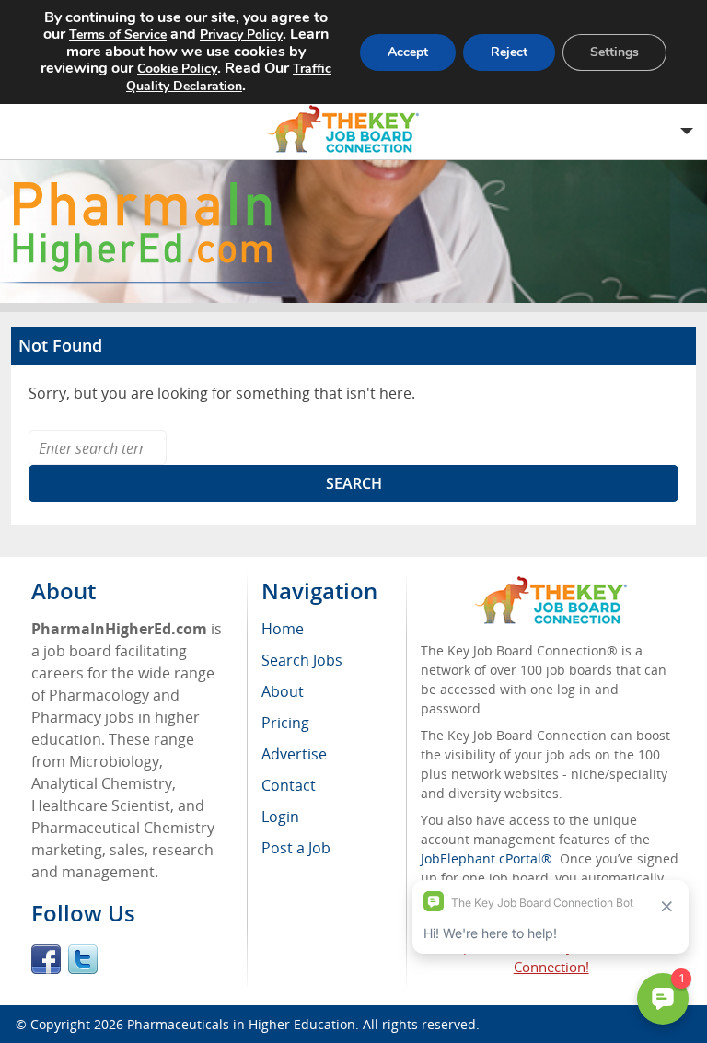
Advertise (294, 754)
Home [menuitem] (282, 629)
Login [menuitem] (280, 816)
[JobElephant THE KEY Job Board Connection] (551, 585)
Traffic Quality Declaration (228, 77)
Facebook (46, 959)
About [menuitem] (282, 691)
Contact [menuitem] (288, 785)
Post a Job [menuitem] (295, 848)
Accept (408, 52)
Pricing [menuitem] (285, 723)
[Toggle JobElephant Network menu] (349, 129)
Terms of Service (118, 34)
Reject (509, 52)
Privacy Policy (241, 34)
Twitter (83, 959)
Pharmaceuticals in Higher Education (241, 1024)
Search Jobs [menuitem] (301, 660)
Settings (614, 52)
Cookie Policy (177, 68)
